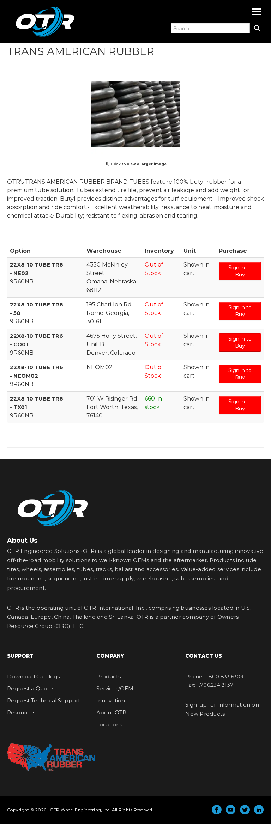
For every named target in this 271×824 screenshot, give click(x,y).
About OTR (111, 712)
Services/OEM (114, 688)
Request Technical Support (43, 700)
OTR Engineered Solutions (45, 36)
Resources (21, 712)
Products (108, 676)
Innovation (110, 700)
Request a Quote (30, 688)
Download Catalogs (33, 676)
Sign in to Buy (240, 271)
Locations (109, 724)
